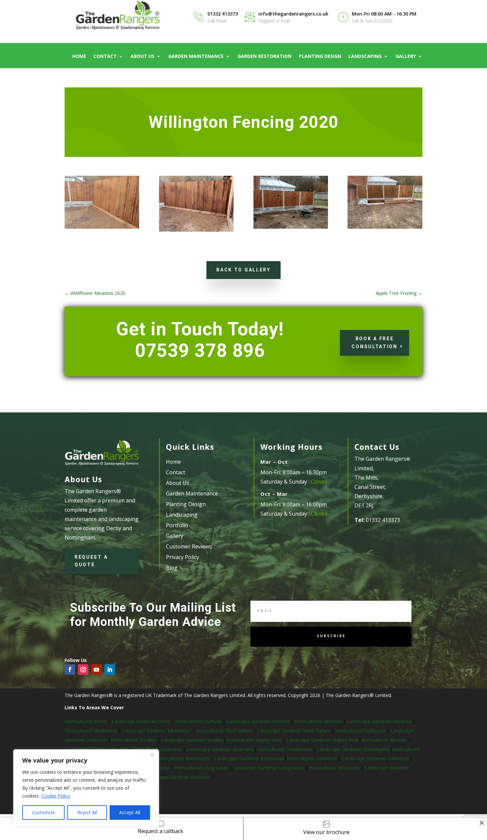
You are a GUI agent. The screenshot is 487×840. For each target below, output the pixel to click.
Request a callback (160, 831)
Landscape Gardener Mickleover (156, 730)
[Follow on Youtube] (96, 669)
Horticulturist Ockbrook (360, 730)
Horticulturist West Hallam (224, 730)
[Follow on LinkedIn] (109, 669)
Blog (172, 567)
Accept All (129, 812)
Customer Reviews (189, 546)
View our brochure (326, 832)
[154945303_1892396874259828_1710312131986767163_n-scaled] (385, 228)
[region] (86, 788)
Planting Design (320, 56)
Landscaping (365, 56)
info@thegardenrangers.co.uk (293, 14)
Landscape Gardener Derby (141, 721)
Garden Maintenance (196, 56)
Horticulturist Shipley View (253, 740)
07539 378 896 (200, 350)
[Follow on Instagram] (83, 669)
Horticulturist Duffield (197, 721)
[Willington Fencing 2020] (102, 228)
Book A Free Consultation (374, 342)
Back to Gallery (243, 269)
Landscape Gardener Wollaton (178, 777)
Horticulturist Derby (85, 721)
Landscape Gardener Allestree (380, 721)
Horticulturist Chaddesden (285, 749)
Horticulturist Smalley (133, 740)
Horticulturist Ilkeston (384, 740)
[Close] (152, 755)
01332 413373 (222, 14)
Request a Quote (91, 561)
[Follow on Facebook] (70, 669)
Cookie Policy (55, 796)
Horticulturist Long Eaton (201, 768)
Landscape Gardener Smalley (192, 740)
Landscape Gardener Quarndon (220, 749)
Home (79, 56)
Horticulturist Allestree (318, 721)
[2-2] (196, 231)
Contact (105, 56)
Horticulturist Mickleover (91, 730)
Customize (43, 812)
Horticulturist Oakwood (312, 758)
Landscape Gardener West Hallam (293, 730)
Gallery (406, 56)
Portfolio (177, 525)
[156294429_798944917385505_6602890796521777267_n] (290, 228)
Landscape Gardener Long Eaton (269, 768)
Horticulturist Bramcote (335, 768)
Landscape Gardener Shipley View (322, 740)
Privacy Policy (182, 557)
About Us (142, 56)
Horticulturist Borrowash (184, 758)
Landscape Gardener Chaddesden (353, 749)
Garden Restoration (265, 56)
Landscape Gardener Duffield (258, 721)
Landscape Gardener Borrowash (249, 758)
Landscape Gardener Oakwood (376, 758)
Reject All (87, 812)
